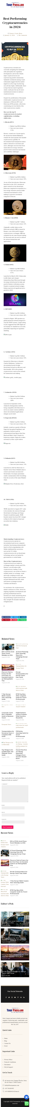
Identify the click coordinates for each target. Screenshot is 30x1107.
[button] (6, 617)
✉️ (26, 1097)
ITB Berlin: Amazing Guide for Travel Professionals (22, 733)
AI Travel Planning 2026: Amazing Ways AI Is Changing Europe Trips (22, 655)
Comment (5, 784)
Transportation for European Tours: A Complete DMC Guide (8, 733)
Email (3, 812)
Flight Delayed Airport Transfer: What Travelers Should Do (21, 715)
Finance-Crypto (13, 33)
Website (4, 819)
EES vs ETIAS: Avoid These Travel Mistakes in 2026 (8, 653)
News (20, 33)
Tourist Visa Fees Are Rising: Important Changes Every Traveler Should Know (21, 754)
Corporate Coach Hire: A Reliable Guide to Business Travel (7, 715)
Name (3, 805)
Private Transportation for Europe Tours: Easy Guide (22, 674)
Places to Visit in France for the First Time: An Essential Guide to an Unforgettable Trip (7, 676)
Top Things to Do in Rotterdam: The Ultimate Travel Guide (7, 752)
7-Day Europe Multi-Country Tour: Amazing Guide (6, 696)
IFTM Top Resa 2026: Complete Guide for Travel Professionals (21, 696)
